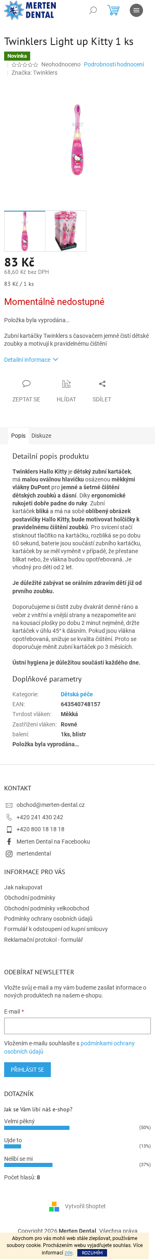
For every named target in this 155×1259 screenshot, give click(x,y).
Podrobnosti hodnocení (114, 64)
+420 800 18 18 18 (40, 829)
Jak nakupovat (23, 887)
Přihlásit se (27, 1069)
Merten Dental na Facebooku (53, 841)
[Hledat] (93, 10)
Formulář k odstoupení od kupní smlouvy (56, 929)
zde (68, 1253)
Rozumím (92, 1253)
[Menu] (136, 10)
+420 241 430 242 (40, 817)
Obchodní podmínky (29, 897)
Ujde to (13, 1140)
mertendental (34, 853)
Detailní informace (27, 359)
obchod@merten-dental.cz (51, 805)
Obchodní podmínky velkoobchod (46, 908)
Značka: (34, 72)
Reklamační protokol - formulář (43, 939)
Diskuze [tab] (41, 435)
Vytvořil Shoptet (85, 1206)
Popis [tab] (18, 435)
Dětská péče (77, 694)
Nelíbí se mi (18, 1158)
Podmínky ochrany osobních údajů (48, 918)
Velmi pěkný (19, 1121)
